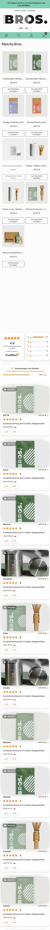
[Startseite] (25, 19)
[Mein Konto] (31, 35)
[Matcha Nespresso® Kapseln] (13, 149)
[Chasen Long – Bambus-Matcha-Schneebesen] (13, 193)
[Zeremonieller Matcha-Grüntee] (37, 62)
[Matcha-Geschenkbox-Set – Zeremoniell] (13, 236)
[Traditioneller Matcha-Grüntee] (13, 62)
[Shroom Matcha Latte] (37, 106)
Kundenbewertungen (12, 347)
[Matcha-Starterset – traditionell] (37, 193)
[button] (6, 35)
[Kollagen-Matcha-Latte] (13, 106)
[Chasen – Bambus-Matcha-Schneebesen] (37, 149)
